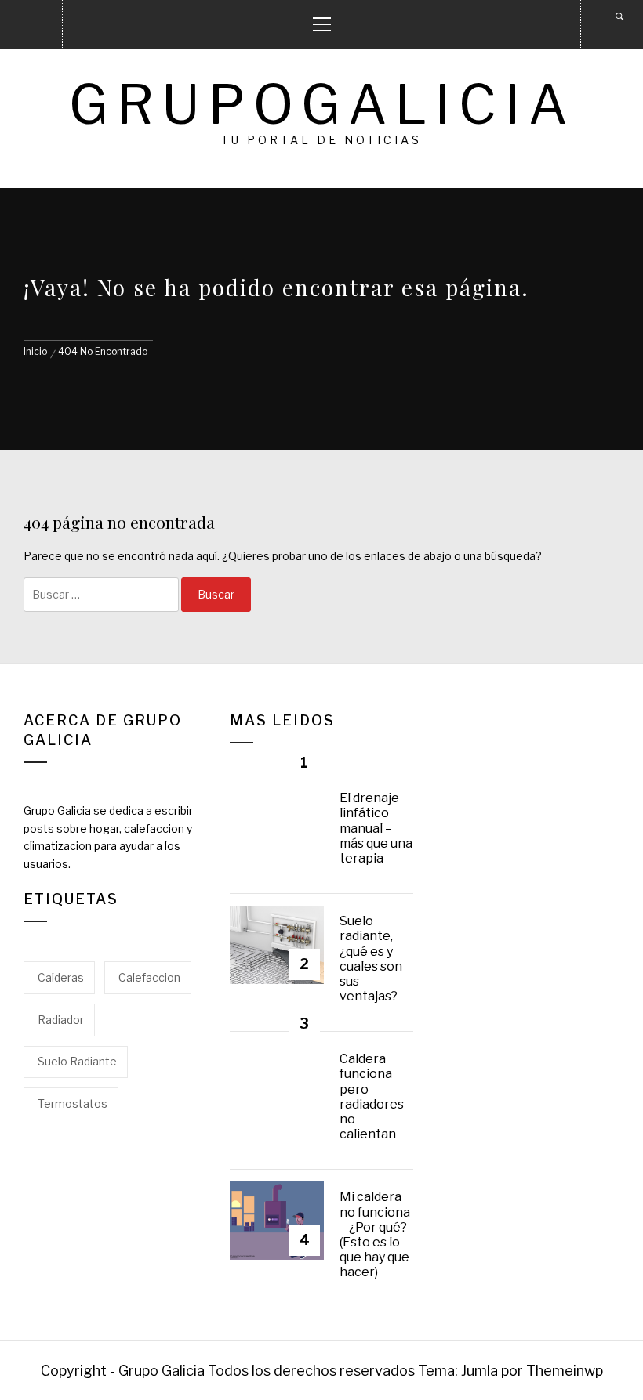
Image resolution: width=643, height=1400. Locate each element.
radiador (61, 1019)
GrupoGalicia (322, 104)
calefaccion (149, 977)
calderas (61, 977)
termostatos (72, 1103)
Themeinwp (564, 1370)
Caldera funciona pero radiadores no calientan (372, 1096)
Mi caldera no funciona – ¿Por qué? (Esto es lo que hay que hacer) (375, 1234)
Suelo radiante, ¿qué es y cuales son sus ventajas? (371, 958)
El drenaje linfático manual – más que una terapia (376, 828)
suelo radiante (77, 1061)
